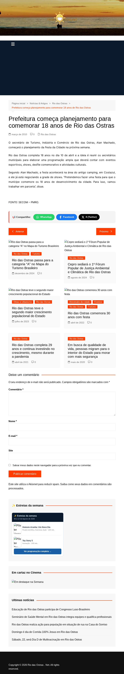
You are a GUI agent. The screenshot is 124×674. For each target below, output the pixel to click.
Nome (13, 421)
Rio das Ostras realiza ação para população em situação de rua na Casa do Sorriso (59, 624)
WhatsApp (46, 217)
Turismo (36, 254)
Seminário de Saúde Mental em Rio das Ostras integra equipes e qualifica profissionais (62, 617)
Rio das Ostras (48, 134)
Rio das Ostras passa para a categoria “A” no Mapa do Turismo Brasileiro (32, 264)
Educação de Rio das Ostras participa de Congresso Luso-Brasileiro (51, 609)
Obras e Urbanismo (23, 302)
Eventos (98, 302)
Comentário (16, 389)
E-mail (13, 436)
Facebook (68, 217)
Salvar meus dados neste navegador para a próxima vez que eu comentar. (52, 465)
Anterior (20, 231)
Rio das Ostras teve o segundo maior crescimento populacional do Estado (32, 312)
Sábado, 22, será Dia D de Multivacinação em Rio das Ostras (47, 639)
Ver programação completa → (37, 551)
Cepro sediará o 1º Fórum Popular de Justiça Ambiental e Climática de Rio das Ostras (89, 268)
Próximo (103, 231)
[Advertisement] (62, 72)
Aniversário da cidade (79, 302)
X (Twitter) (91, 217)
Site (11, 450)
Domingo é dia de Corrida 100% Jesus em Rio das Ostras (45, 632)
